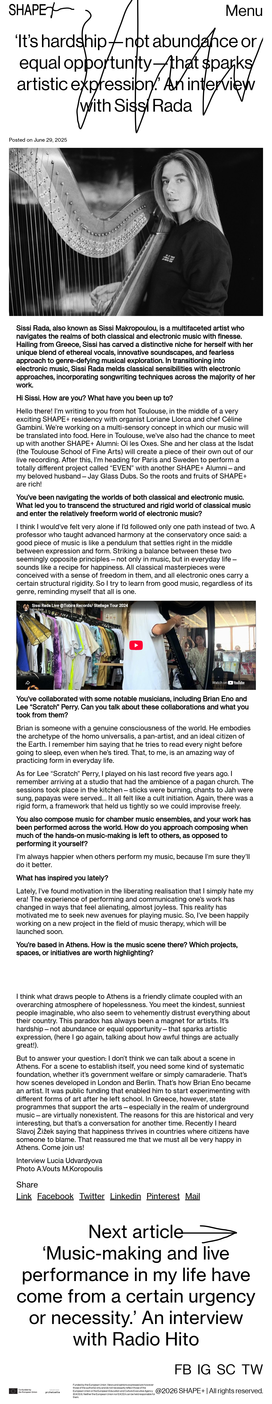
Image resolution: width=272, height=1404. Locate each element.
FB (182, 1370)
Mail (192, 1196)
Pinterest (163, 1196)
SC (226, 1370)
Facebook (55, 1196)
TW (252, 1370)
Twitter (92, 1196)
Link (24, 1196)
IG (204, 1370)
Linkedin (125, 1196)
